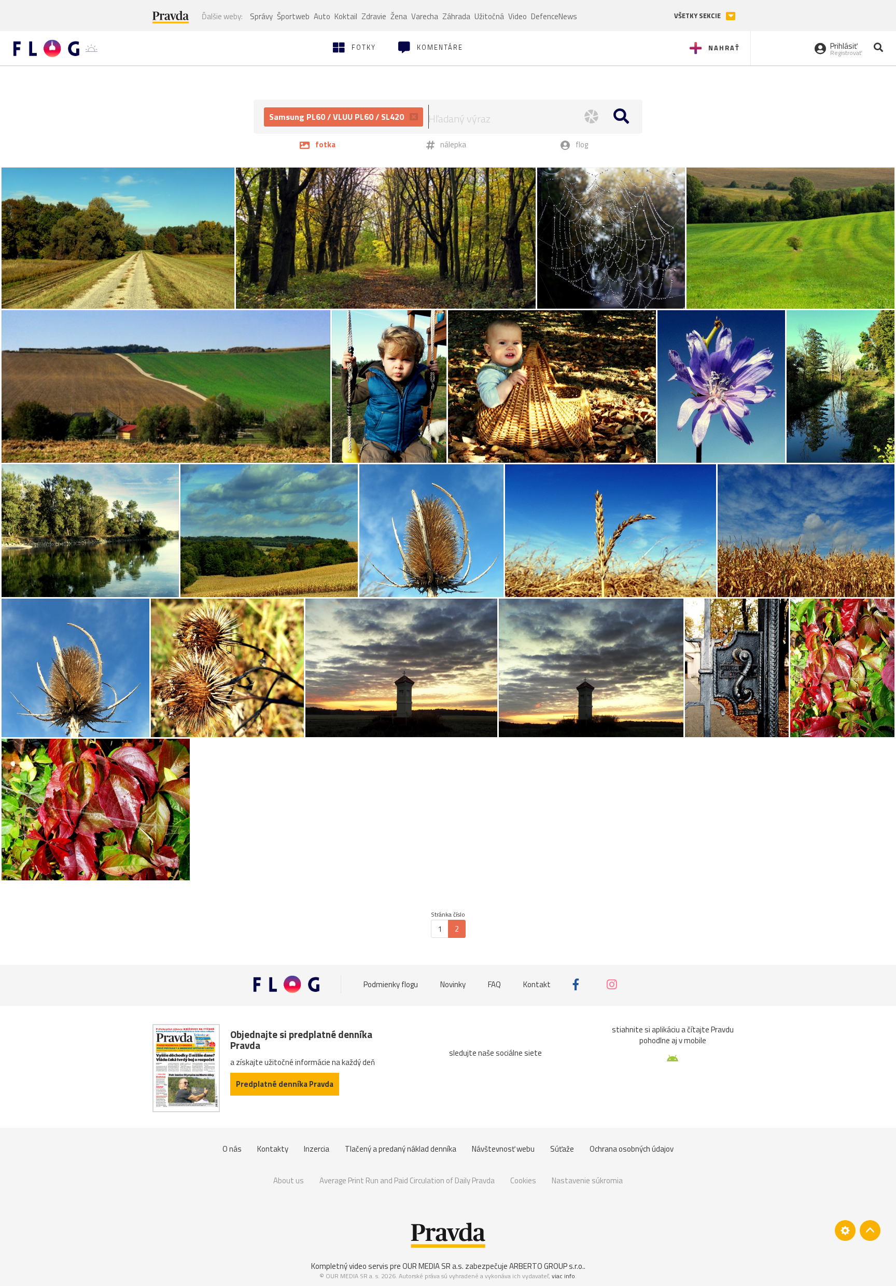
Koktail (345, 16)
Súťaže (562, 1148)
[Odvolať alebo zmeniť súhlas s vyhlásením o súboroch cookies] (845, 1230)
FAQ (494, 984)
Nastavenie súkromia (587, 1180)
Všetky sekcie (698, 16)
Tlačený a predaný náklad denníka (400, 1148)
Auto (322, 16)
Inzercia (316, 1148)
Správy (261, 16)
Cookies (523, 1180)
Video (517, 16)
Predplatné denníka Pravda (284, 1084)
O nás (232, 1148)
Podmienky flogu (390, 984)
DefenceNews (554, 16)
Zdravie (373, 16)
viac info (563, 1276)
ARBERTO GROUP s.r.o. (546, 1266)
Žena (398, 16)
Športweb (293, 16)
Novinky (453, 984)
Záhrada (456, 16)
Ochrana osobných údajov (632, 1148)
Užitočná (489, 16)
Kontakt (537, 984)
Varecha (424, 16)
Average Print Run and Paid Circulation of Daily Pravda (407, 1180)
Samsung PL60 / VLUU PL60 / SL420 (337, 116)
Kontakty (272, 1148)
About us (288, 1180)
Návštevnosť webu (503, 1148)
